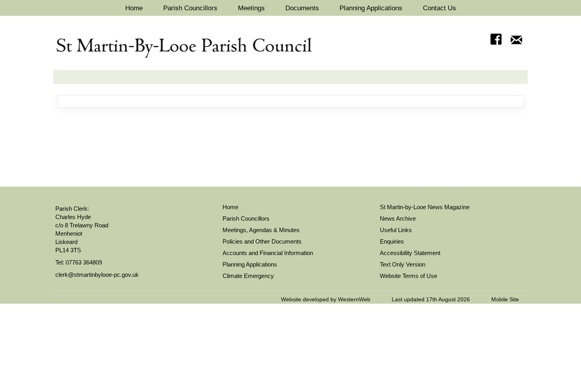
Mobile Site (505, 299)
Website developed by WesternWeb (325, 299)
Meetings (251, 8)
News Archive (398, 218)
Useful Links (396, 230)
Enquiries (392, 241)
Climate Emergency (248, 275)
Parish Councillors (190, 8)
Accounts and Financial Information (268, 252)
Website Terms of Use (408, 275)
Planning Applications (371, 8)
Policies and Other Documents (262, 241)
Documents (302, 8)
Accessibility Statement (410, 252)
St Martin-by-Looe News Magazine (425, 207)
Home (134, 8)
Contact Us (439, 8)
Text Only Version (402, 264)
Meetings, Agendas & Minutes (261, 230)
